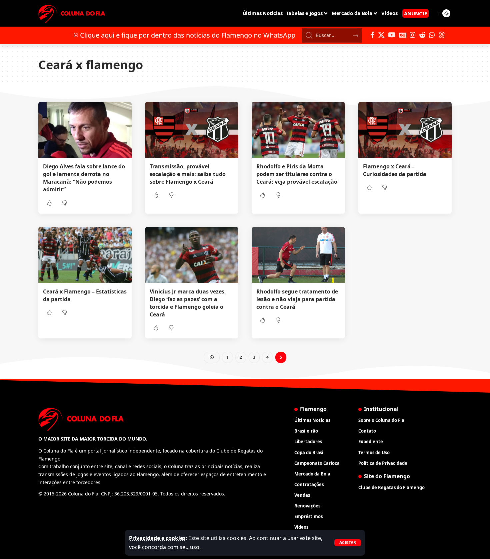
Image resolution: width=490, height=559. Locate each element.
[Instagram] (412, 35)
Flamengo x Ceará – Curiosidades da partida (394, 170)
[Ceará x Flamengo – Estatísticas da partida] (85, 255)
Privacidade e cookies (157, 538)
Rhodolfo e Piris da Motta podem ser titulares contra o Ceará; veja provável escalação (296, 174)
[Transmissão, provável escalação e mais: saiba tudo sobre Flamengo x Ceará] (191, 130)
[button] (347, 542)
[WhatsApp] (432, 35)
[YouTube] (391, 35)
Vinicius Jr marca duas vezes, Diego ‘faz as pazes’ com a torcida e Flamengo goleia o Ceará (188, 303)
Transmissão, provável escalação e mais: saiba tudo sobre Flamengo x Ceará (188, 174)
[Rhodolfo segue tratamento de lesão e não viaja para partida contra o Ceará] (298, 255)
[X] (381, 35)
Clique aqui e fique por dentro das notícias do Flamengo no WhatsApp (187, 35)
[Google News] (402, 35)
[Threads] (442, 35)
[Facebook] (372, 35)
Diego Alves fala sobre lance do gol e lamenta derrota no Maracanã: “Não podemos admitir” (84, 178)
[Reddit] (422, 35)
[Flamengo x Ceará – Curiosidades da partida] (405, 130)
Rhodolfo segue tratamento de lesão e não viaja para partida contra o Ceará (297, 299)
